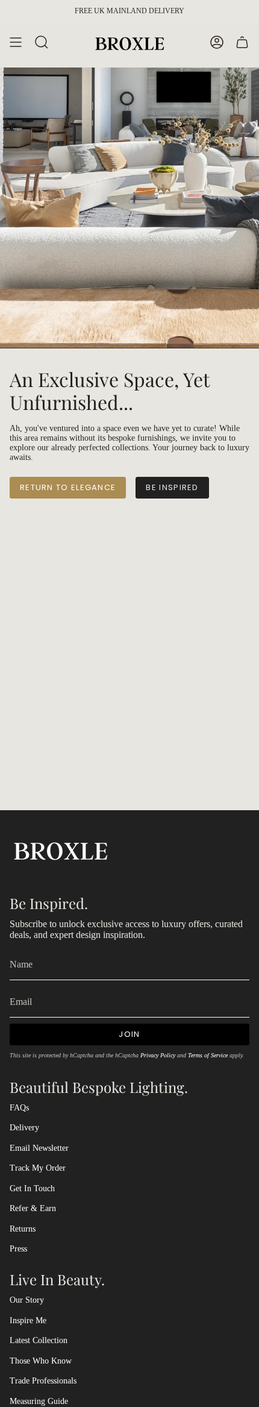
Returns (23, 1228)
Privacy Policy (157, 1055)
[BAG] (242, 42)
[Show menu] (16, 42)
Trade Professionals (43, 1380)
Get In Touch (32, 1188)
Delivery (24, 1127)
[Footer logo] (61, 849)
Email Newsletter (39, 1148)
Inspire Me (28, 1320)
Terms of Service (208, 1055)
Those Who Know (41, 1360)
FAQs (19, 1107)
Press (18, 1248)
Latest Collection (38, 1340)
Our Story (27, 1300)
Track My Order (38, 1167)
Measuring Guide (39, 1401)
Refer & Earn (33, 1208)
